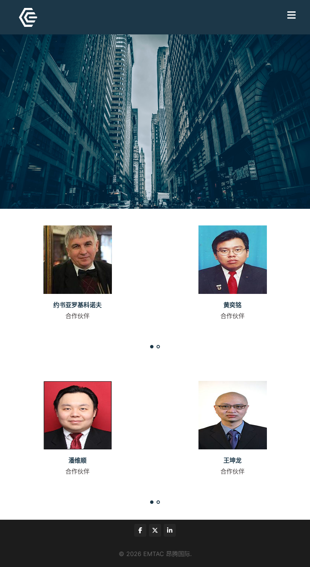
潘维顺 (77, 460)
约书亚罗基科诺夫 (77, 305)
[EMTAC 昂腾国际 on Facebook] (140, 530)
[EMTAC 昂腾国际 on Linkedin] (170, 530)
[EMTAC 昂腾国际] (28, 16)
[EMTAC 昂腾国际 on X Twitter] (155, 530)
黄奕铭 (232, 305)
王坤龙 (232, 460)
